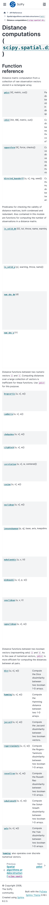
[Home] (5, 12)
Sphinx (20, 897)
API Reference (16, 13)
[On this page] (44, 4)
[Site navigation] (4, 4)
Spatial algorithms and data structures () (26, 16)
